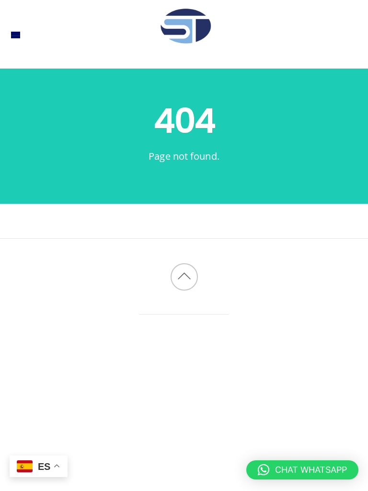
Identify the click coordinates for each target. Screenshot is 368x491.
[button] (302, 469)
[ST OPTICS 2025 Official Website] (184, 53)
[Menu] (15, 34)
